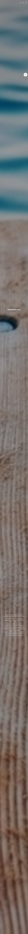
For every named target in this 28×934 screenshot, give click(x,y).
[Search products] (25, 75)
